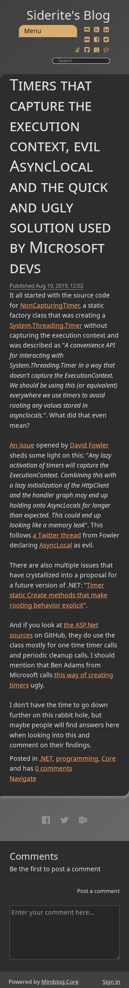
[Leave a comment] (106, 50)
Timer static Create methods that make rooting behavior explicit (59, 595)
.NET (46, 758)
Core (109, 758)
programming (77, 758)
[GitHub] (87, 50)
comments (53, 768)
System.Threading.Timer (46, 325)
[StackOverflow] (77, 50)
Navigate (23, 778)
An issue (22, 445)
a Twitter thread (57, 535)
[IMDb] (87, 39)
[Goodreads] (97, 50)
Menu (32, 31)
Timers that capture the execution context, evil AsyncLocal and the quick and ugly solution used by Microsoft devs (60, 176)
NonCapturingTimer (49, 305)
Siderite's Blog (68, 14)
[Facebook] (97, 39)
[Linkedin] (106, 30)
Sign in (111, 981)
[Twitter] (106, 39)
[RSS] (97, 30)
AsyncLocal (55, 545)
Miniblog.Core (60, 981)
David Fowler (89, 445)
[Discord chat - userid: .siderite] (86, 30)
